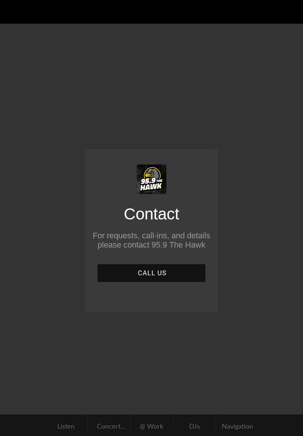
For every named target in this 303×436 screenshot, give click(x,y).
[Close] (11, 11)
